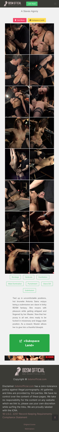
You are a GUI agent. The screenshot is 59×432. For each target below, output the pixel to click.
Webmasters (29, 429)
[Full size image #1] (42, 38)
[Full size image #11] (42, 195)
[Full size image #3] (42, 70)
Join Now (32, 4)
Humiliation (42, 277)
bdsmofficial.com (37, 379)
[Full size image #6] (17, 132)
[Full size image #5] (42, 101)
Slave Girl (47, 284)
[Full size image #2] (17, 70)
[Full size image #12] (17, 226)
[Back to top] (55, 417)
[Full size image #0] (17, 38)
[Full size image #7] (42, 132)
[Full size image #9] (42, 164)
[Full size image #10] (17, 195)
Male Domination (15, 284)
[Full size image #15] (42, 258)
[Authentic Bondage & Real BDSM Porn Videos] (29, 359)
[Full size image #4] (17, 101)
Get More (21, 20)
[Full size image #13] (42, 226)
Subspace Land (38, 20)
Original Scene (29, 424)
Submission (29, 290)
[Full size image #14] (17, 258)
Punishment (32, 284)
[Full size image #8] (17, 164)
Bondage (15, 277)
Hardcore (28, 277)
